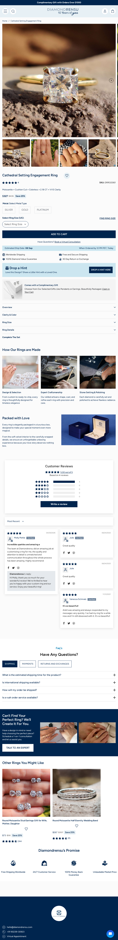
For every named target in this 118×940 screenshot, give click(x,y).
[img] (14, 533)
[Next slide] (111, 80)
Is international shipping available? (21, 682)
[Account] (105, 11)
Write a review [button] (59, 504)
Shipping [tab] (10, 664)
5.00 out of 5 (66, 472)
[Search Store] (13, 11)
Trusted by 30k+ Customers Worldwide (59, 2)
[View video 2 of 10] (45, 153)
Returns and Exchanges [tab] (55, 664)
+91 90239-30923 (15, 931)
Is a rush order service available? (20, 697)
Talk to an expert (18, 747)
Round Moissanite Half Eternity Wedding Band (75, 820)
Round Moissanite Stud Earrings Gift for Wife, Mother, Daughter (24, 822)
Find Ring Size (108, 218)
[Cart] (113, 11)
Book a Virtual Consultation (68, 242)
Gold (25, 209)
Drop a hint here (101, 270)
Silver (9, 209)
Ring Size (7, 322)
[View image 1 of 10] (16, 153)
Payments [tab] (27, 664)
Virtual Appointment (16, 936)
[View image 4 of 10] (102, 153)
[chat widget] (110, 934)
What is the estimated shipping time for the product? (31, 674)
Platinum (43, 209)
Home (4, 21)
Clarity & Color (9, 315)
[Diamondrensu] (59, 12)
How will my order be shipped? (19, 690)
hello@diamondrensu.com (19, 927)
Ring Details (8, 330)
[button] (5, 11)
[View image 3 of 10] (73, 153)
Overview (7, 307)
